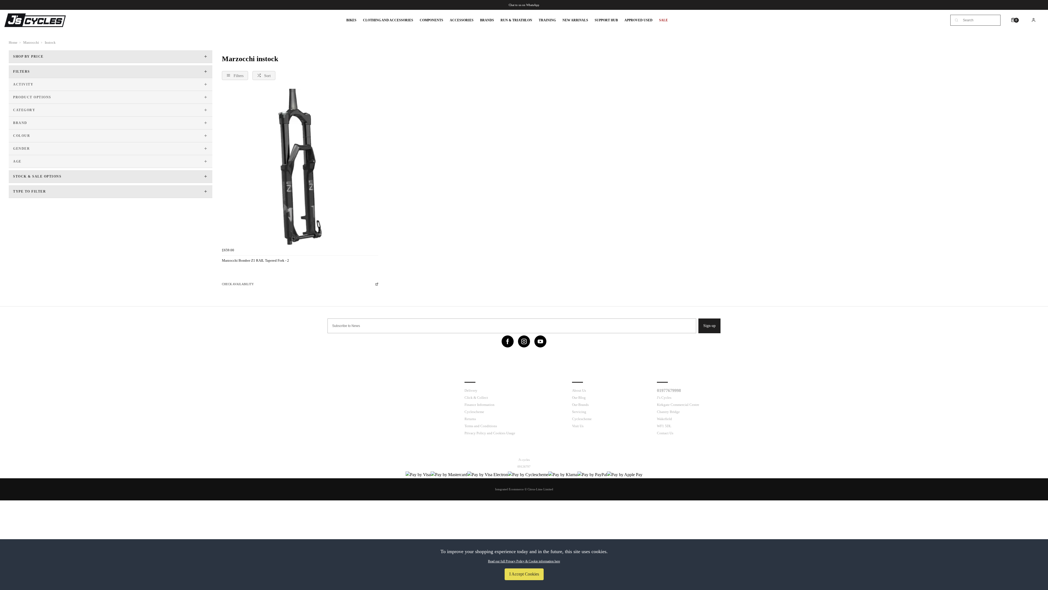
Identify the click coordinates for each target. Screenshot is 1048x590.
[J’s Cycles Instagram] (524, 341)
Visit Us (577, 426)
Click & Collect (476, 398)
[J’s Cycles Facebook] (508, 341)
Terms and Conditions (481, 426)
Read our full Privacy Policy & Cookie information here (524, 561)
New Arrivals (575, 20)
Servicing (579, 412)
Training (547, 20)
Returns (470, 419)
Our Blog (579, 398)
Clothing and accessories (388, 20)
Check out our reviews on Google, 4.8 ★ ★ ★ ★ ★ (524, 5)
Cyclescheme (474, 412)
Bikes (351, 20)
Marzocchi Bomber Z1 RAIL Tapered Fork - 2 (255, 260)
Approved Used (638, 20)
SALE (663, 20)
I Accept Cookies (524, 574)
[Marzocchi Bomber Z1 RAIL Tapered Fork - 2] (300, 167)
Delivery (471, 390)
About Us (579, 390)
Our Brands (580, 405)
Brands (487, 20)
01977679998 (669, 390)
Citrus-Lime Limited (540, 489)
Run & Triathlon (516, 20)
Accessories (462, 20)
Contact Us (665, 433)
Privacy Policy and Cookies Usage (490, 433)
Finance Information (480, 405)
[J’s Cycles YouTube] (540, 341)
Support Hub (606, 20)
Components (431, 20)
